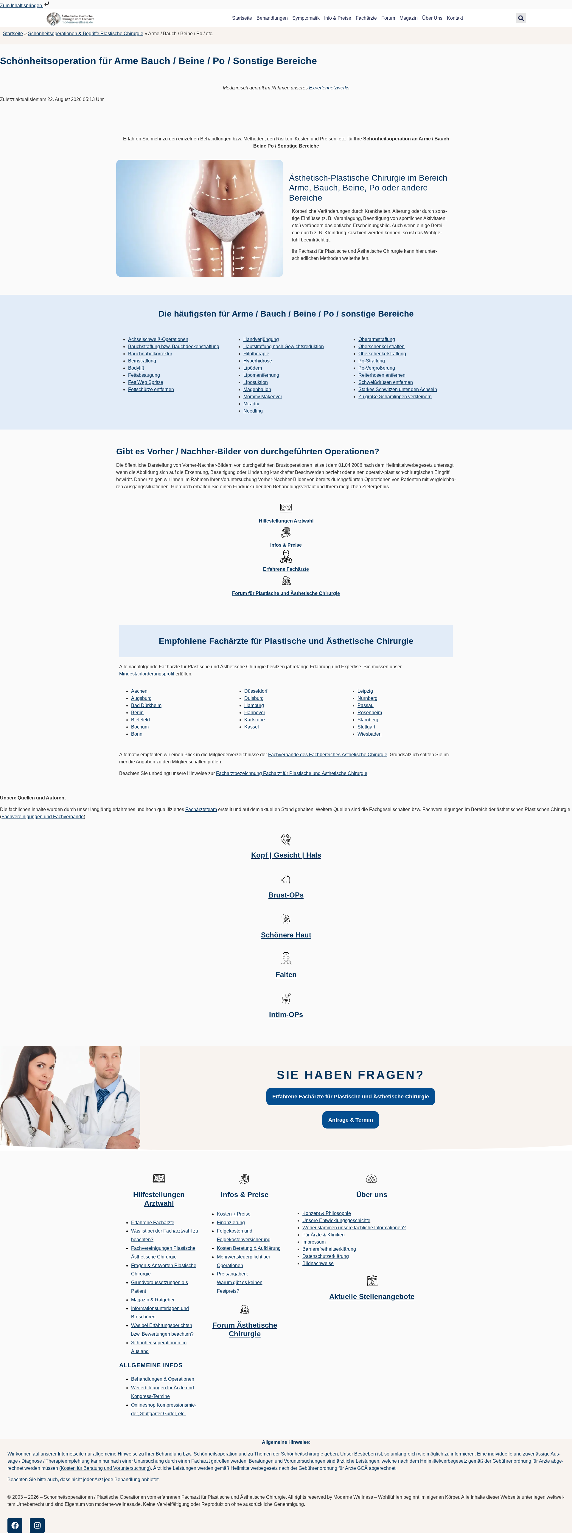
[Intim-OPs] (286, 998)
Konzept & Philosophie (326, 1213)
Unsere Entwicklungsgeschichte (336, 1220)
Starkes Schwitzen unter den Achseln (397, 389)
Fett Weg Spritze (145, 382)
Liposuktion (255, 382)
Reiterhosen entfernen (381, 375)
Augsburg (141, 698)
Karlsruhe (254, 719)
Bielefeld (140, 719)
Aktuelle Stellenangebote (371, 1296)
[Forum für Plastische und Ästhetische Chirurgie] (286, 580)
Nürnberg (367, 698)
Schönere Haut (286, 935)
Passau (366, 705)
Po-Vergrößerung (376, 368)
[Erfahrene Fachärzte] (286, 556)
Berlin (137, 712)
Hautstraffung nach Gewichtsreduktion (283, 346)
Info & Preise (337, 18)
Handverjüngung (261, 339)
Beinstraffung (142, 360)
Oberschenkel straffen (381, 346)
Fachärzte (366, 18)
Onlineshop (143, 1405)
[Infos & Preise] (286, 532)
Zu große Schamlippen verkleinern (395, 396)
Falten (286, 975)
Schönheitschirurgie (302, 1453)
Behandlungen (272, 18)
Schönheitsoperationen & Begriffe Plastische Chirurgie (85, 33)
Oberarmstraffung (376, 339)
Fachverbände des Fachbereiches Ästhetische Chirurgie (327, 754)
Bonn (136, 734)
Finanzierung (231, 1222)
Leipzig (365, 691)
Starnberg (368, 719)
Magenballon (257, 389)
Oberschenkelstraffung (382, 353)
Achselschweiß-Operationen (158, 339)
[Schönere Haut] (286, 919)
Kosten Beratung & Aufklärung (249, 1248)
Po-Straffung (371, 360)
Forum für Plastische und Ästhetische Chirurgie (286, 593)
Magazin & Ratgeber (153, 1299)
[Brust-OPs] (286, 879)
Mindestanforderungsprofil (146, 673)
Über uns (371, 1195)
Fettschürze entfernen (151, 389)
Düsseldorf (255, 691)
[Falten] (286, 958)
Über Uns (432, 18)
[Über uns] (371, 1178)
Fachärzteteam (201, 809)
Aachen (139, 691)
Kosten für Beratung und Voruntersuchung (105, 1468)
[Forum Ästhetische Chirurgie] (244, 1309)
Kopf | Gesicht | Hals (286, 855)
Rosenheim (370, 712)
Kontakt (455, 18)
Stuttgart (366, 726)
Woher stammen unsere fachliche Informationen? (354, 1227)
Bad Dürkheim (146, 705)
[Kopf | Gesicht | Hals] (286, 839)
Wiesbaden (370, 734)
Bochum (140, 726)
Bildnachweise (318, 1263)
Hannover (254, 712)
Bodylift (136, 368)
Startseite (242, 18)
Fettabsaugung (144, 375)
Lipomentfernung (261, 375)
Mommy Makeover (262, 396)
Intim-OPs (286, 1014)
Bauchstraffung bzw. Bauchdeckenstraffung (173, 346)
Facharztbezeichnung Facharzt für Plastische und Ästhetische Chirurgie (291, 773)
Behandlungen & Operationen (162, 1379)
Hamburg (254, 705)
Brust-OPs (286, 895)
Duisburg (254, 698)
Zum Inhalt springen (21, 5)
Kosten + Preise (234, 1213)
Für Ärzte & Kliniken (323, 1234)
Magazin (409, 18)
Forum (388, 18)
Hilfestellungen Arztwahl (286, 520)
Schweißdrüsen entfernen (385, 382)
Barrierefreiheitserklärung (329, 1249)
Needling (253, 410)
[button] (521, 18)
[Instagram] (37, 1525)
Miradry (251, 403)
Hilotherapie (256, 353)
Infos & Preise (286, 545)
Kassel (251, 726)
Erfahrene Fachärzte (286, 569)
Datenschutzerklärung (325, 1256)
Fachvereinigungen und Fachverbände (42, 816)
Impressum (314, 1241)
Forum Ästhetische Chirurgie (244, 1329)
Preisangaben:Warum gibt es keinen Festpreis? (239, 1282)
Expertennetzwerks (329, 87)
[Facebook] (14, 1525)
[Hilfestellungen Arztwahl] (286, 507)
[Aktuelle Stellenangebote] (371, 1280)
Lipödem (252, 368)
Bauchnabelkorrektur (150, 353)
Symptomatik (306, 18)
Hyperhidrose (257, 360)
